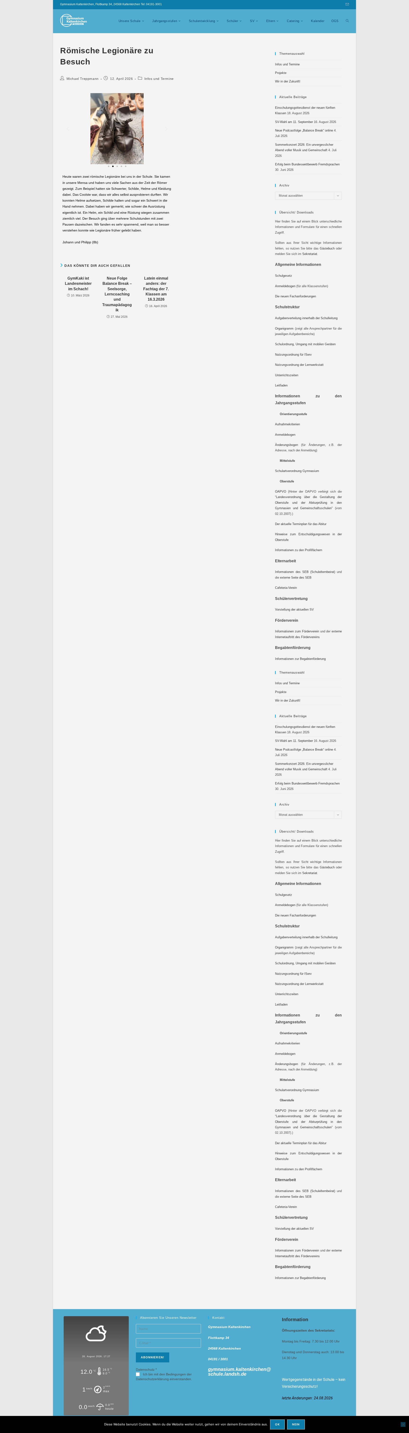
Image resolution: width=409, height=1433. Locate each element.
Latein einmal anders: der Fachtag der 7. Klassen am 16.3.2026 (156, 289)
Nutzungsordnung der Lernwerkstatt (299, 365)
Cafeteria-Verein (286, 588)
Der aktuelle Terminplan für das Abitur (300, 524)
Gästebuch (327, 248)
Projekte (280, 73)
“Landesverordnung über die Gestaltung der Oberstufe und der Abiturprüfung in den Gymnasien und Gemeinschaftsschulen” (308, 502)
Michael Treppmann (83, 79)
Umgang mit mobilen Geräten (316, 344)
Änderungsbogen (286, 445)
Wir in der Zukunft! (287, 81)
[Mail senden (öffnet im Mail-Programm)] (346, 4)
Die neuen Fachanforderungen (295, 296)
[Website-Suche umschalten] (347, 21)
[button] (68, 129)
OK (277, 1424)
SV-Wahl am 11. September (294, 122)
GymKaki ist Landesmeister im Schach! (78, 283)
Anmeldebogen (285, 286)
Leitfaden (281, 385)
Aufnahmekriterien (287, 424)
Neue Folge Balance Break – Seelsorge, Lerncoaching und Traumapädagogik (117, 294)
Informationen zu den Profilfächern (298, 550)
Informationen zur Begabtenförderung (300, 659)
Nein (296, 1424)
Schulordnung (284, 344)
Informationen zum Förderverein (297, 631)
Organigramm (284, 328)
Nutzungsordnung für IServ (293, 354)
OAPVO (280, 491)
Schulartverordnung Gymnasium (297, 471)
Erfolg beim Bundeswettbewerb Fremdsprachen (307, 164)
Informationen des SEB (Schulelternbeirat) (305, 572)
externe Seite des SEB (295, 577)
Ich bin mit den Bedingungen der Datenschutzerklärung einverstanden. (164, 1376)
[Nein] (403, 1424)
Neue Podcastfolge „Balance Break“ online (304, 130)
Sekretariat (309, 254)
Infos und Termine (159, 79)
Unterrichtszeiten (286, 375)
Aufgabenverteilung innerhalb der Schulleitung (306, 318)
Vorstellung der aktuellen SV (294, 609)
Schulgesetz (283, 275)
